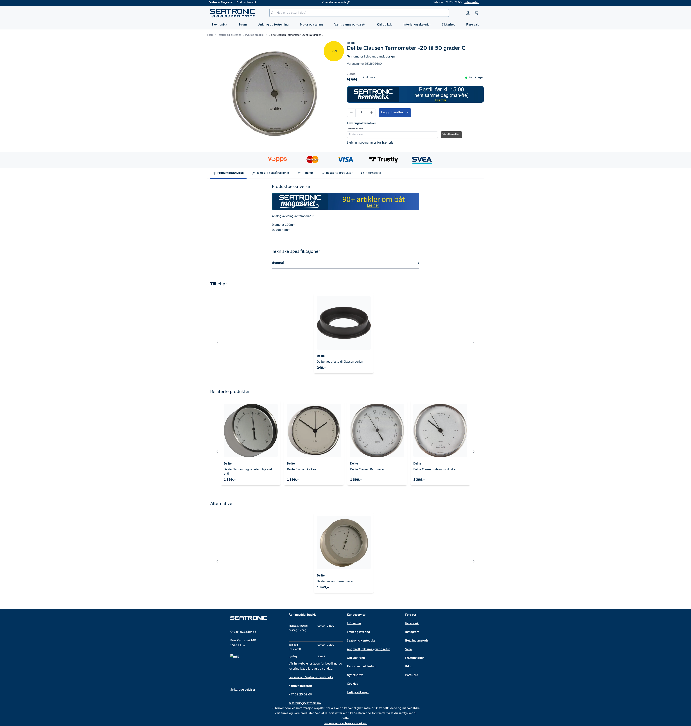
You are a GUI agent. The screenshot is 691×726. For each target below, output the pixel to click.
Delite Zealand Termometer (335, 581)
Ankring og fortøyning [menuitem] (273, 24)
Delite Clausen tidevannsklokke (434, 469)
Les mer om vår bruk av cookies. (345, 723)
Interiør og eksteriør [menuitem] (417, 24)
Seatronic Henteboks (361, 640)
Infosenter (471, 2)
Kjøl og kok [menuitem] (384, 24)
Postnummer (355, 128)
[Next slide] (473, 341)
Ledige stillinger (358, 692)
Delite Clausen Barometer (367, 469)
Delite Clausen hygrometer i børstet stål (248, 471)
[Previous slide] (217, 341)
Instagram (412, 632)
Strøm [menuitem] (243, 24)
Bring (408, 666)
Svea (408, 649)
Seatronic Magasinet (221, 2)
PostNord (411, 675)
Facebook (412, 623)
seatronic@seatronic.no (305, 703)
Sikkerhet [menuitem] (448, 24)
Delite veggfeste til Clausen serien (340, 361)
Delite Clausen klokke (301, 469)
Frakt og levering (358, 632)
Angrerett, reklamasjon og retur (368, 649)
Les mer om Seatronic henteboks (311, 677)
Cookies (352, 684)
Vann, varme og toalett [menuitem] (349, 24)
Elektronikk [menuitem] (219, 24)
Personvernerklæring (361, 666)
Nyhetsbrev (355, 675)
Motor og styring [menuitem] (311, 24)
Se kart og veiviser (242, 689)
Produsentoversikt (247, 2)
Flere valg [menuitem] (472, 24)
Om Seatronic (356, 658)
